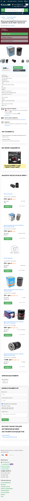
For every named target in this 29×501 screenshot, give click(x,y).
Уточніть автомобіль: (4, 29)
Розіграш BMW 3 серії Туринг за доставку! (12, 166)
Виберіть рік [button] (6, 34)
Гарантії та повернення (7, 488)
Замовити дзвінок (5, 466)
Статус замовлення (6, 482)
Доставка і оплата (12, 1)
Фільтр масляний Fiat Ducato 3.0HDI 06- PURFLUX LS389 (14, 290)
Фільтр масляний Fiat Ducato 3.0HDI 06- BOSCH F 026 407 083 (14, 226)
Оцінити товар (6, 405)
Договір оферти (5, 490)
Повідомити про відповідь (10, 403)
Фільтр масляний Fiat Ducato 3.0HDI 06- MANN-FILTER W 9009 (14, 354)
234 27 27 (18, 4)
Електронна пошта (7, 397)
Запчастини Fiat (6, 435)
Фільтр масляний (8, 193)
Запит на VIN (5, 468)
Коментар (5, 411)
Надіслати (5, 419)
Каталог (3, 494)
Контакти (20, 1)
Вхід (26, 1)
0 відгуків (12, 25)
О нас (2, 496)
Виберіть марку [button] (7, 37)
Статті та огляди (5, 492)
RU (1, 1)
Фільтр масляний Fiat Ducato (9, 437)
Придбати (18, 67)
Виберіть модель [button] (7, 41)
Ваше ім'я (4, 391)
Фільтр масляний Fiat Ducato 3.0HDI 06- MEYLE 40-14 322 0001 (14, 322)
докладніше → (7, 115)
